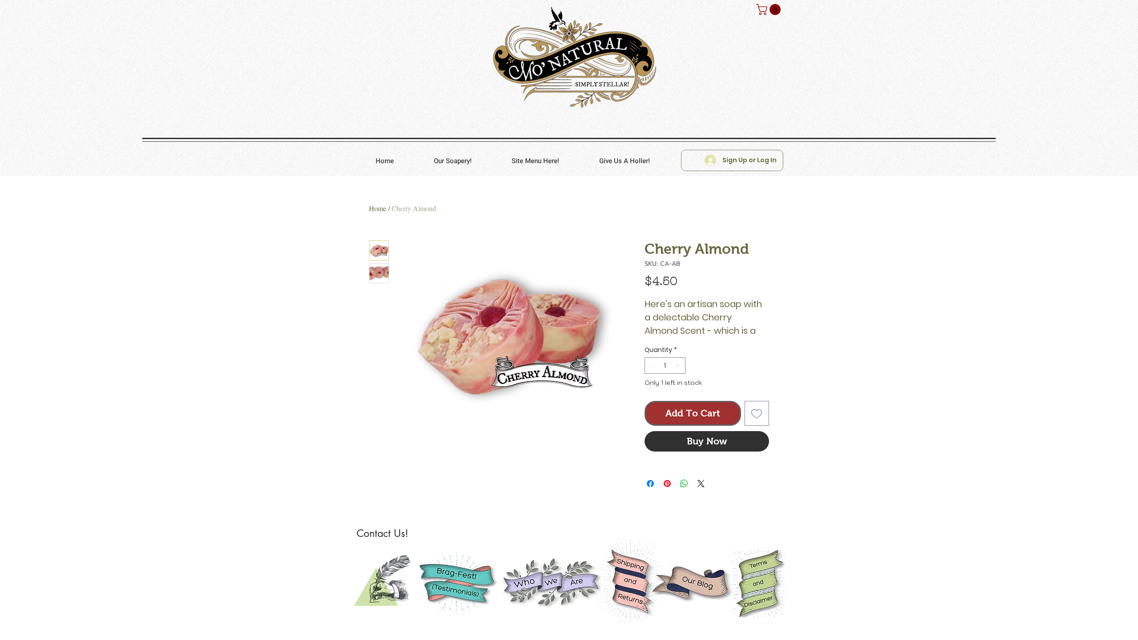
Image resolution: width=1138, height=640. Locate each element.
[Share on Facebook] (650, 483)
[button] (769, 9)
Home (377, 208)
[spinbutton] (665, 365)
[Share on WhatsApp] (684, 483)
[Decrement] (651, 365)
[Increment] (678, 365)
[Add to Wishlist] (757, 413)
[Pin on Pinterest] (667, 483)
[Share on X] (701, 483)
